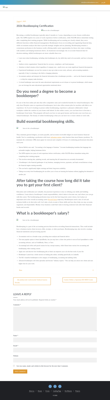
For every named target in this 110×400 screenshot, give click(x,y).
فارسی (103, 2)
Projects (77, 391)
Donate (40, 391)
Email (15, 346)
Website (15, 356)
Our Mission (68, 391)
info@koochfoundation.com (89, 2)
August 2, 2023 (21, 21)
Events (48, 391)
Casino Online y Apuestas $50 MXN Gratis (78, 280)
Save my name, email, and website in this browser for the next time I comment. (42, 366)
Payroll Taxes (52, 199)
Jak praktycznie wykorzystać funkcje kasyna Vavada (31, 281)
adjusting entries (56, 137)
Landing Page (57, 391)
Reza (20, 270)
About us (31, 391)
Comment (17, 305)
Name (15, 335)
